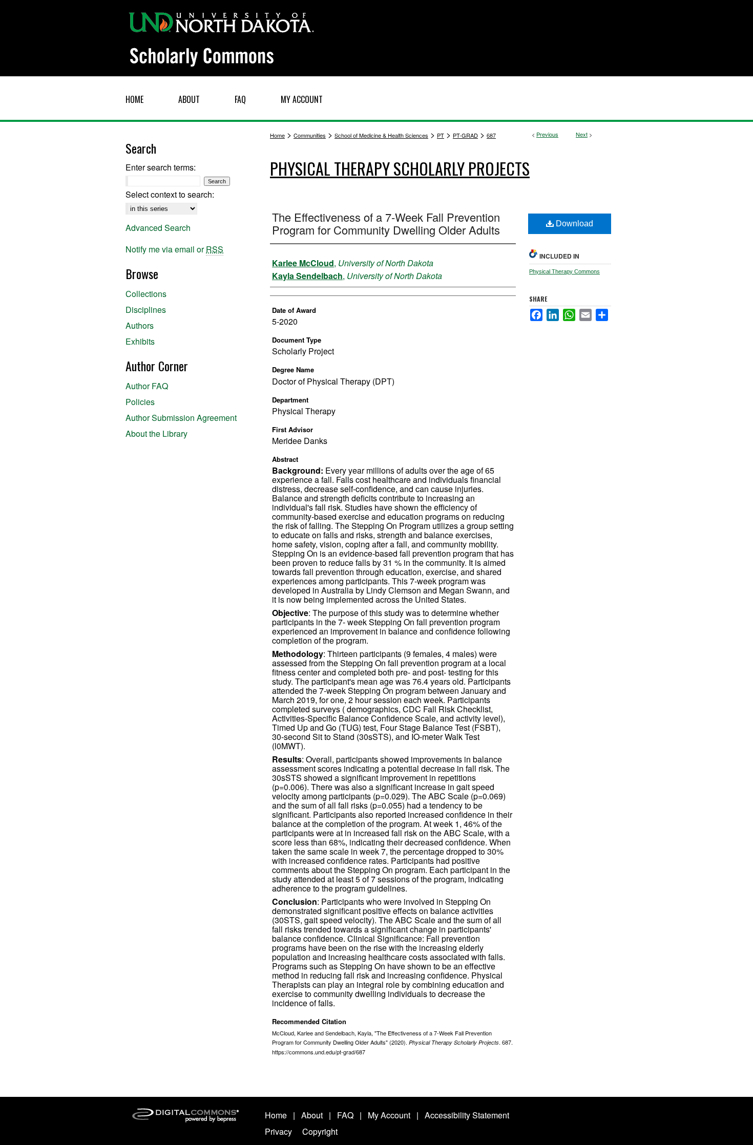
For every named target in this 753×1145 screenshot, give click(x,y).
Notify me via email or (174, 249)
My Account (389, 1115)
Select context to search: (170, 194)
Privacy (278, 1131)
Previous (547, 134)
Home (277, 135)
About (312, 1115)
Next (582, 134)
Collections (146, 294)
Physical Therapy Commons (564, 271)
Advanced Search (158, 228)
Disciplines (146, 309)
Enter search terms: (161, 167)
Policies (140, 402)
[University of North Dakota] (222, 20)
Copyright (320, 1131)
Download (573, 223)
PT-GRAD (465, 135)
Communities (310, 135)
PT (440, 135)
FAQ (345, 1115)
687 (491, 135)
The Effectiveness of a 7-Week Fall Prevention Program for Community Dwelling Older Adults (386, 223)
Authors (140, 325)
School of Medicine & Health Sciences (381, 135)
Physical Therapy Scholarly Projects (400, 168)
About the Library (156, 433)
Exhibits (140, 341)
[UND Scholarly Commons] (377, 38)
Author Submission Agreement (181, 417)
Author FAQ (147, 386)
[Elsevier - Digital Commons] (187, 1121)
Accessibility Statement (467, 1115)
